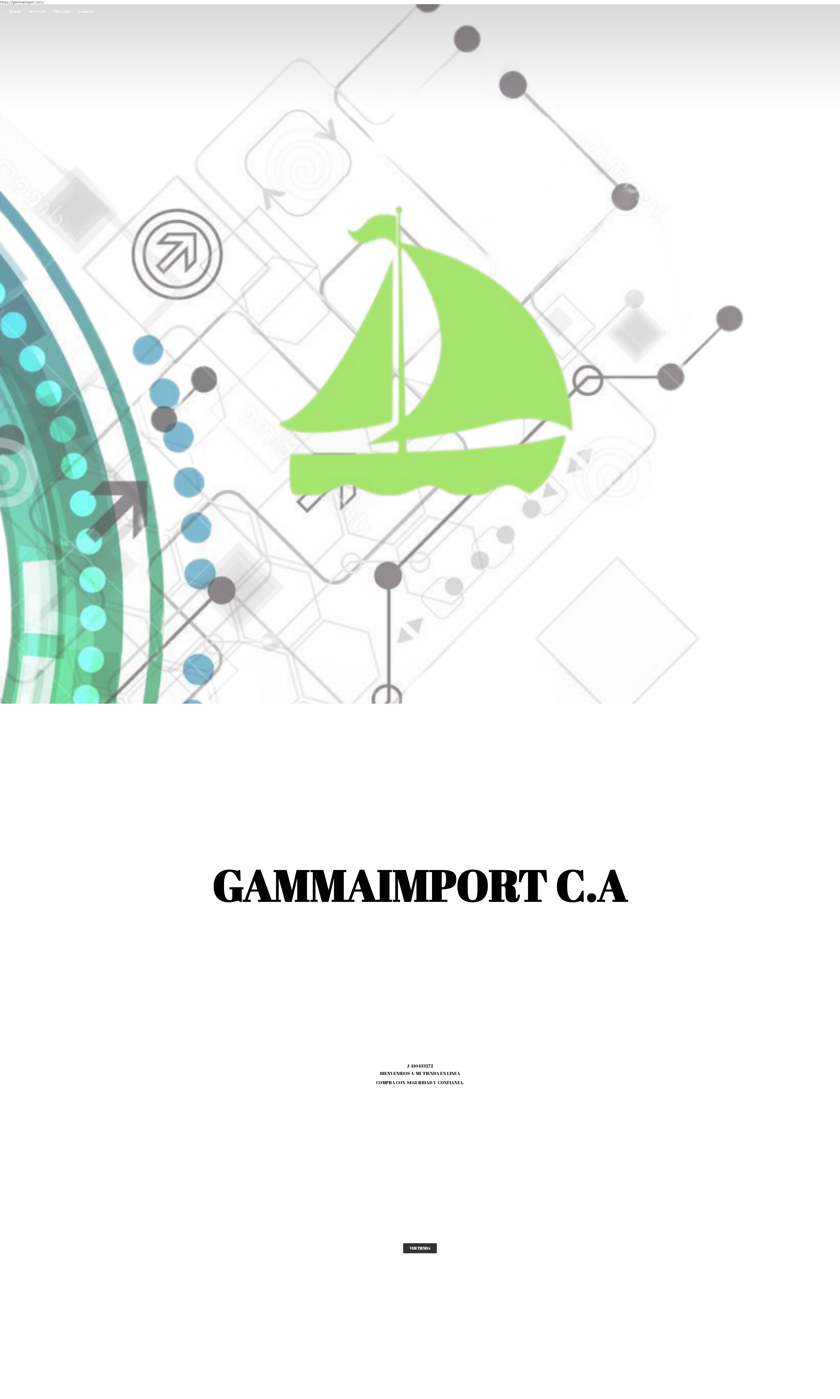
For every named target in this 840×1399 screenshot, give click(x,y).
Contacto (86, 11)
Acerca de (37, 11)
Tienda (15, 11)
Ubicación (62, 11)
